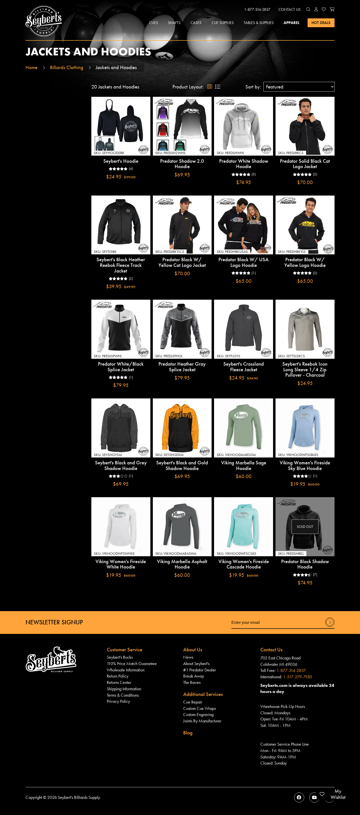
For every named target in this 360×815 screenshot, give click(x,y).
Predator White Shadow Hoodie (243, 164)
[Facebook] (299, 797)
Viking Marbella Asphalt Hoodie (182, 564)
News (188, 657)
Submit (330, 626)
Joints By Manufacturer (202, 721)
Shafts (174, 22)
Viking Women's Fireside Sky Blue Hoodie (305, 465)
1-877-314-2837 (257, 9)
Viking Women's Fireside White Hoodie (121, 564)
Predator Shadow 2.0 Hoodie (182, 164)
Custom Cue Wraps (199, 708)
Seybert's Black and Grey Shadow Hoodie (121, 465)
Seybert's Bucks (120, 657)
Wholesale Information (125, 670)
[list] (217, 87)
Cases (196, 22)
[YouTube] (314, 797)
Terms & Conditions (123, 695)
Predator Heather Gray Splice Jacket (182, 367)
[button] (308, 9)
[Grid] (210, 87)
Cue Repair (192, 702)
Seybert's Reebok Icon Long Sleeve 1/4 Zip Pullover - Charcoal (304, 369)
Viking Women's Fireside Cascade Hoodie (243, 564)
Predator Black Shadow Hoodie (305, 564)
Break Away (193, 676)
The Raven (192, 682)
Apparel (292, 22)
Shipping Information (124, 689)
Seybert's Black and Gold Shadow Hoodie (182, 465)
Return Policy (117, 676)
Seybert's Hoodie (120, 161)
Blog (187, 732)
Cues (153, 22)
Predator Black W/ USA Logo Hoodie (243, 262)
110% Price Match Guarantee (132, 663)
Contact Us (289, 9)
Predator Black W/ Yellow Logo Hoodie (305, 262)
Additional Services (203, 694)
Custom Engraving (198, 714)
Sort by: (253, 87)
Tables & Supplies (259, 22)
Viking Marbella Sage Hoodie (243, 465)
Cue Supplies (223, 22)
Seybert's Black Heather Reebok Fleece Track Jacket (120, 265)
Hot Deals (321, 22)
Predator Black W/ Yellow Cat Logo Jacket (182, 262)
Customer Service (124, 649)
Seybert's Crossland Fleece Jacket (243, 367)
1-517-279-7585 (297, 676)
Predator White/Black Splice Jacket (121, 367)
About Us (192, 649)
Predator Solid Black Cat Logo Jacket (305, 164)
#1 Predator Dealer (199, 670)
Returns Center (119, 682)
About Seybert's (196, 663)
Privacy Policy (118, 701)
